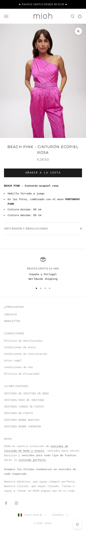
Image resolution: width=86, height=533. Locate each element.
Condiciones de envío (20, 347)
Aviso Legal (13, 360)
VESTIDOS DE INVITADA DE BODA (26, 393)
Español (58, 515)
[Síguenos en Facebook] (6, 503)
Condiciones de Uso (18, 367)
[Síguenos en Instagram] (16, 503)
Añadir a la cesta (43, 172)
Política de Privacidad (21, 373)
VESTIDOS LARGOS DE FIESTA (24, 406)
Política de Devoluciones (23, 340)
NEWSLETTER (12, 321)
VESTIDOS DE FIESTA (18, 413)
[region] (43, 269)
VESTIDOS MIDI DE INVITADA (24, 400)
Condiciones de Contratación (25, 354)
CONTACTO (10, 314)
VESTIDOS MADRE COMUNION (22, 426)
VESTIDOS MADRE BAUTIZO (21, 420)
